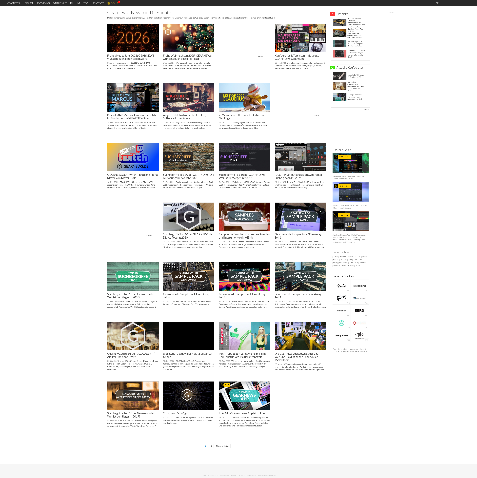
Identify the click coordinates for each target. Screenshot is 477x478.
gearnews (13, 3)
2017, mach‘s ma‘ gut (176, 413)
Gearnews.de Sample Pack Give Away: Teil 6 (298, 235)
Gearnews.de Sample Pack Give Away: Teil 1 (298, 295)
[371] (341, 323)
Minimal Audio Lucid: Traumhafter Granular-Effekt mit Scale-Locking (350, 197)
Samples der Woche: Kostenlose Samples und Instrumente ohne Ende (244, 235)
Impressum (354, 349)
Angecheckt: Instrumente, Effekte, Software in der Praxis (184, 116)
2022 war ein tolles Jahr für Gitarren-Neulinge (242, 116)
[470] (341, 298)
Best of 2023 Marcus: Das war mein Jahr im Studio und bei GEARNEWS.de (132, 116)
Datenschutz (342, 349)
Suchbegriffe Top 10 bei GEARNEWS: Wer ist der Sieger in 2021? (242, 176)
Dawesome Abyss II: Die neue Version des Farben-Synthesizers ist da (348, 168)
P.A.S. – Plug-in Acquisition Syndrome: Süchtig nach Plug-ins (298, 176)
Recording (43, 3)
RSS (466, 3)
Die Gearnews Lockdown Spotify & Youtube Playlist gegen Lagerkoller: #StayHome (296, 357)
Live (78, 3)
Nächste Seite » (222, 446)
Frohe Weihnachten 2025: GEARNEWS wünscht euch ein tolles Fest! (187, 57)
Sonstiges (98, 3)
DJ (71, 3)
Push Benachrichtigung (359, 351)
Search (473, 3)
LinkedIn (445, 3)
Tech (86, 3)
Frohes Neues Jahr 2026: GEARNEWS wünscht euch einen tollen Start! (130, 57)
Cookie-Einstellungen (341, 351)
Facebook (455, 3)
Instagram (450, 3)
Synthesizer (60, 3)
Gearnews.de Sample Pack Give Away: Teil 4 (186, 295)
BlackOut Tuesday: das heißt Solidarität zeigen (187, 355)
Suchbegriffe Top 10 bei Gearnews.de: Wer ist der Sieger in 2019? (130, 414)
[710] (341, 285)
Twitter (460, 3)
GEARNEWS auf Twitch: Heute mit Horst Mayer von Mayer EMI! (132, 176)
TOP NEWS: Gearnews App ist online (242, 413)
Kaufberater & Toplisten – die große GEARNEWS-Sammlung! (297, 57)
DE (437, 3)
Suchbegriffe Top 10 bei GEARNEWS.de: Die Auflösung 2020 (188, 235)
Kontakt (363, 349)
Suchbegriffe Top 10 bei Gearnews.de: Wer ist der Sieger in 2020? (130, 295)
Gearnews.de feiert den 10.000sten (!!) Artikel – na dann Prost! (131, 355)
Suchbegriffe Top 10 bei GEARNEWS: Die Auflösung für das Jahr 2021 (188, 176)
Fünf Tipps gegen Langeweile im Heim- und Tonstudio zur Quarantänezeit (243, 355)
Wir (334, 349)
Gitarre (29, 3)
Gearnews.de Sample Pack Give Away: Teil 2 (242, 295)
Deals (114, 3)
